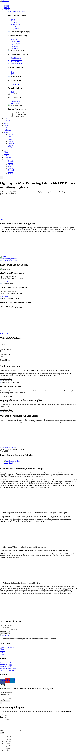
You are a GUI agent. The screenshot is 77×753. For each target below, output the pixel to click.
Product (6, 9)
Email (2, 627)
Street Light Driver (16, 88)
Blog (5, 118)
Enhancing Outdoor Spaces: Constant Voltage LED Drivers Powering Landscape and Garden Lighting (35, 513)
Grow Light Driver (16, 67)
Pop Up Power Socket (17, 109)
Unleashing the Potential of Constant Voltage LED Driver (21, 583)
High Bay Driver (15, 80)
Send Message (5, 633)
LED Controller (14, 98)
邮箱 (2, 717)
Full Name (4, 625)
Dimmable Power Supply (18, 54)
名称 (2, 715)
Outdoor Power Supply (17, 36)
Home (6, 123)
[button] (1, 177)
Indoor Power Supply (17, 15)
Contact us (7, 120)
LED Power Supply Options (14, 264)
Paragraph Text (5, 631)
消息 (2, 730)
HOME (6, 6)
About (6, 125)
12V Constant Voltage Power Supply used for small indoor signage (24, 547)
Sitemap (2, 685)
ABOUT (7, 8)
